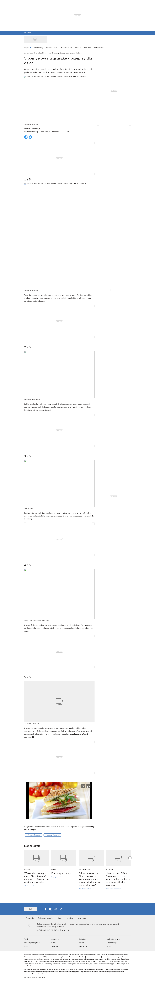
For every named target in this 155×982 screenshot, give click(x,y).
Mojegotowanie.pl (113, 939)
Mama (53, 869)
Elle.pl (26, 939)
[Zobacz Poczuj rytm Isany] (63, 858)
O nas (60, 918)
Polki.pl (81, 943)
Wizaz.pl (54, 946)
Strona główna (28, 53)
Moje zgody (82, 918)
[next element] (130, 875)
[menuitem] (27, 47)
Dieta (49, 53)
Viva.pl (26, 946)
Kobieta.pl (82, 939)
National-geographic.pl (32, 943)
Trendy (27, 869)
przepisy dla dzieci (53, 835)
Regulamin (30, 918)
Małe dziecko (84, 869)
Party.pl (54, 943)
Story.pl (109, 946)
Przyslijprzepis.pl (113, 943)
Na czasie (27, 33)
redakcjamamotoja (32, 128)
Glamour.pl (55, 939)
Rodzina (109, 869)
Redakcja (69, 918)
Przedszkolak (40, 53)
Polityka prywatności (45, 918)
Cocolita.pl (83, 946)
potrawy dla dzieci (33, 835)
